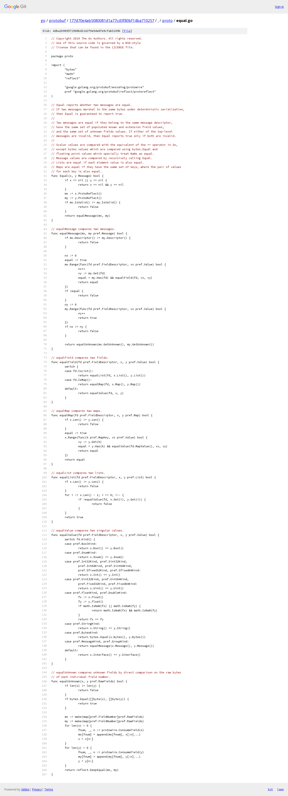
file (127, 31)
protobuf (57, 20)
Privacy (37, 789)
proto (167, 20)
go (43, 20)
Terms (48, 789)
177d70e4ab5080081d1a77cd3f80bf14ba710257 (111, 20)
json (280, 789)
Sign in (279, 7)
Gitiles (25, 789)
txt (270, 789)
